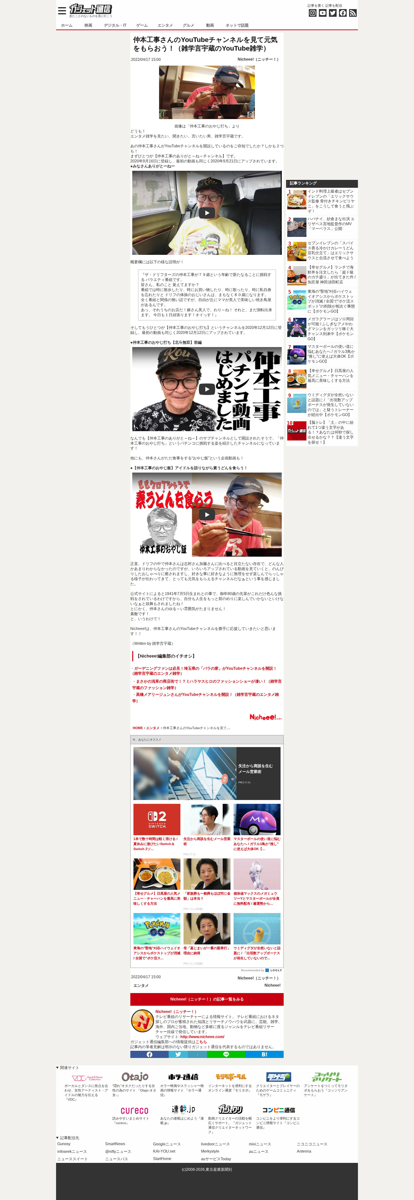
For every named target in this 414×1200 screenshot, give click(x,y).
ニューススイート (72, 1159)
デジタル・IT (115, 25)
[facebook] (149, 1054)
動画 (210, 25)
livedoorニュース (215, 1144)
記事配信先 (69, 1138)
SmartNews (115, 1144)
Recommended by (253, 970)
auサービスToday (216, 1159)
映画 (88, 25)
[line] (226, 1054)
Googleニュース (167, 1144)
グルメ (188, 25)
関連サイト (69, 1068)
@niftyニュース (118, 1151)
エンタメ (165, 25)
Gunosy (63, 1144)
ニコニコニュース (312, 1144)
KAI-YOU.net (164, 1151)
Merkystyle (210, 1151)
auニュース (259, 1151)
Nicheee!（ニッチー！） (259, 59)
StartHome (162, 1159)
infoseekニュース (72, 1151)
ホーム (67, 25)
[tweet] (178, 1054)
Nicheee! (272, 985)
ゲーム (142, 25)
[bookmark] (264, 1054)
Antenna (304, 1151)
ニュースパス (116, 1159)
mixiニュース (260, 1144)
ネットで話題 (237, 25)
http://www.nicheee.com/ (202, 1037)
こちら (201, 1042)
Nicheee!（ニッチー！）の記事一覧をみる (207, 999)
